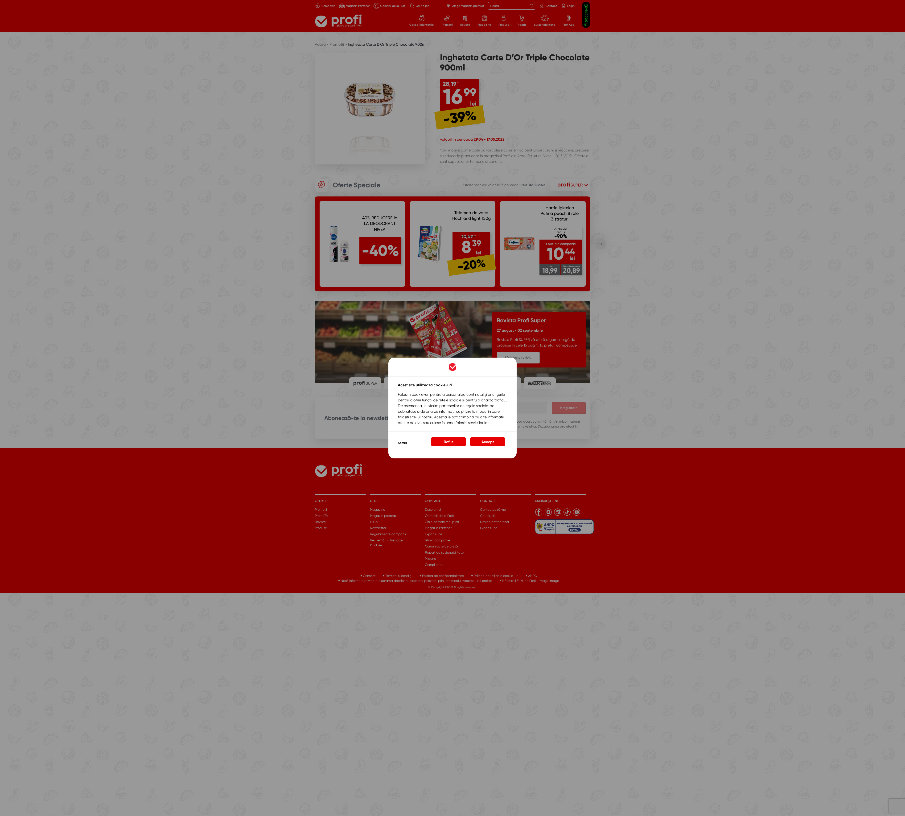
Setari (402, 443)
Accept (487, 441)
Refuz (448, 441)
